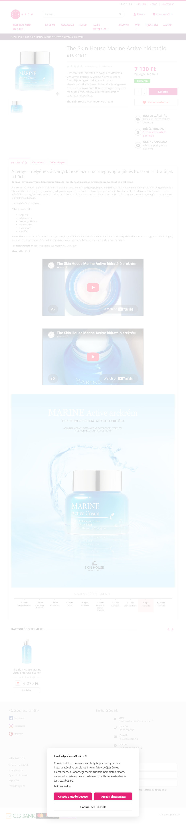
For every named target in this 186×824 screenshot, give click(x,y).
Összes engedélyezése (73, 796)
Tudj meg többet (62, 785)
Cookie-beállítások (93, 807)
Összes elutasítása (113, 796)
